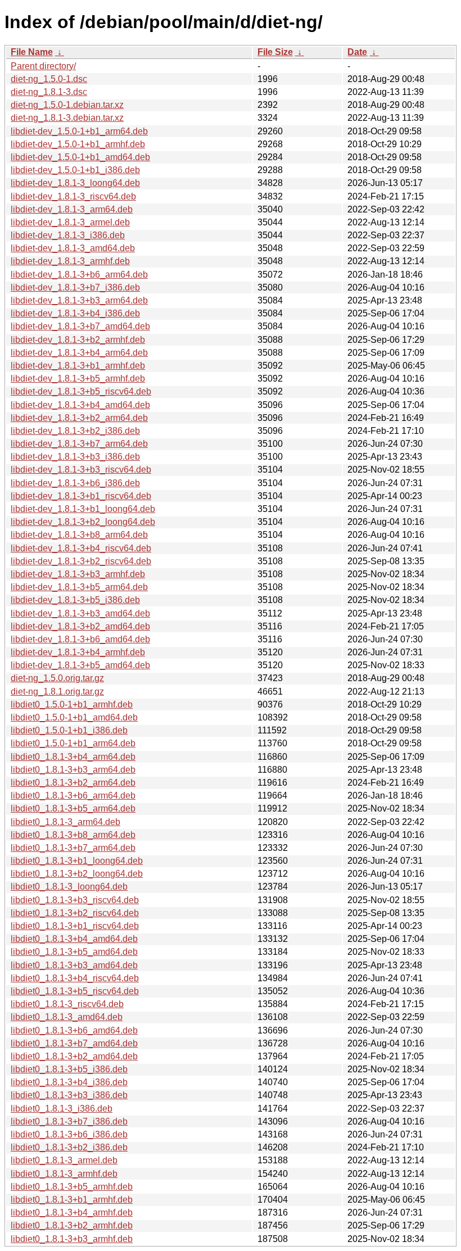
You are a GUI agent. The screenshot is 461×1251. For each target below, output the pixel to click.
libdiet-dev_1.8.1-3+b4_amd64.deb (80, 405)
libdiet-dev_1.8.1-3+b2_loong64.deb (83, 522)
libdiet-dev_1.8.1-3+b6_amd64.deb (80, 639)
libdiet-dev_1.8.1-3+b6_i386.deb (75, 483)
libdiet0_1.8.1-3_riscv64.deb (67, 1004)
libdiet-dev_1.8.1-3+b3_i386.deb (75, 456)
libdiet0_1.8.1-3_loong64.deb (69, 886)
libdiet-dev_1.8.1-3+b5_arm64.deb (79, 587)
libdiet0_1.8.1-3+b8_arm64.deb (73, 835)
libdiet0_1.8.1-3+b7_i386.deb (69, 1121)
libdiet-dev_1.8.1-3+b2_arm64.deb (79, 418)
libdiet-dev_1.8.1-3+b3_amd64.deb (80, 613)
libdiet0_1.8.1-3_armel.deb (64, 1160)
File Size (275, 52)
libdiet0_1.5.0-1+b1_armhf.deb (72, 704)
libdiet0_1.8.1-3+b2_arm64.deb (73, 782)
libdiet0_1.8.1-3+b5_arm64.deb (73, 808)
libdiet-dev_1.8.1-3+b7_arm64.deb (79, 443)
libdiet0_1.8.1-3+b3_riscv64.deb (75, 900)
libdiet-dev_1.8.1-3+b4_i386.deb (75, 313)
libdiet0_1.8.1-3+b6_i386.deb (69, 1134)
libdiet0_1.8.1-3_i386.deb (61, 1108)
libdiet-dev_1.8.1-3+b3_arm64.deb (79, 300)
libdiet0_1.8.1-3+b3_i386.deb (69, 1095)
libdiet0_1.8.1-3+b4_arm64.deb (73, 757)
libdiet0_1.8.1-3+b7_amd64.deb (74, 1043)
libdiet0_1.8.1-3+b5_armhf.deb (72, 1186)
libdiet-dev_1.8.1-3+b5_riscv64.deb (81, 391)
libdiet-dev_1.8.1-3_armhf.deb (70, 261)
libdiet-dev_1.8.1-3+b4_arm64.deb (79, 352)
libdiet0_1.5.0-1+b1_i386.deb (69, 730)
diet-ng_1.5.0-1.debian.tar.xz (67, 105)
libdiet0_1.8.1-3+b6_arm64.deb (73, 795)
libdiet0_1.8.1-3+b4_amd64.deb (74, 939)
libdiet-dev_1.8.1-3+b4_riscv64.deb (81, 548)
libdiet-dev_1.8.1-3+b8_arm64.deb (79, 535)
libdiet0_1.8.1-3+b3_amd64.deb (74, 965)
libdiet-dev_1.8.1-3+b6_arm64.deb (79, 274)
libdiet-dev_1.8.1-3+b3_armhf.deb (78, 574)
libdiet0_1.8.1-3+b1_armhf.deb (72, 1199)
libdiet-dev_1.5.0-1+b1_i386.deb (75, 170)
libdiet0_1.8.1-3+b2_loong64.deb (77, 873)
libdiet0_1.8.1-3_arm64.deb (65, 822)
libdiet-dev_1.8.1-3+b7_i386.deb (75, 287)
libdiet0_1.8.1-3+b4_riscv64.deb (75, 978)
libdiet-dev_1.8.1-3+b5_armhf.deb (78, 378)
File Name (32, 52)
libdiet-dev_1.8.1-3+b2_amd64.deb (80, 626)
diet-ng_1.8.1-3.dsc (49, 92)
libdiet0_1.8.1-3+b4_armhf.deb (72, 1212)
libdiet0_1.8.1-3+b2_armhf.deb (72, 1225)
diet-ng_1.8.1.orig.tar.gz (57, 691)
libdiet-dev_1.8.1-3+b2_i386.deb (75, 431)
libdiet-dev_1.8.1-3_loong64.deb (75, 183)
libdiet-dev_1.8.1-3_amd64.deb (73, 248)
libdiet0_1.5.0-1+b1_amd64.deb (74, 717)
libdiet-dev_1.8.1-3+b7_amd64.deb (80, 326)
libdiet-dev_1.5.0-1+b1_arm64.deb (79, 131)
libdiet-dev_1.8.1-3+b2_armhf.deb (78, 340)
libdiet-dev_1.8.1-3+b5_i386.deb (75, 600)
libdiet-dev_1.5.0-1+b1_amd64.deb (80, 157)
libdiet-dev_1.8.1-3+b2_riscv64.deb (81, 561)
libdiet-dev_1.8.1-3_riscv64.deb (73, 196)
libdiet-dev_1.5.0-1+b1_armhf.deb (78, 144)
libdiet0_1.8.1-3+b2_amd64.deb (74, 1056)
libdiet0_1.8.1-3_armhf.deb (64, 1174)
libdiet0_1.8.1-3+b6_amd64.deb (74, 1030)
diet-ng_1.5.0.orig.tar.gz (57, 678)
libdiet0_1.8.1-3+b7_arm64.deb (73, 848)
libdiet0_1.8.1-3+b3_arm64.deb (73, 769)
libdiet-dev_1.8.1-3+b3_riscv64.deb (81, 469)
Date (357, 52)
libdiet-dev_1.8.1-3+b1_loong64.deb (83, 509)
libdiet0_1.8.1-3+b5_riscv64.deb (75, 991)
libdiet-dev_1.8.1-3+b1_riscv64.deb (81, 496)
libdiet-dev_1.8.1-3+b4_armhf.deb (78, 652)
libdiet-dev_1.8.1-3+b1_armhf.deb (78, 365)
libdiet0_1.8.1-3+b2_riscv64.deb (75, 913)
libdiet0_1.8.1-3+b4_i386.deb (69, 1082)
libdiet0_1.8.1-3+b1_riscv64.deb (75, 926)
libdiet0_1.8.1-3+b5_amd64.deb (74, 952)
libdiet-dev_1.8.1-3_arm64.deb (72, 209)
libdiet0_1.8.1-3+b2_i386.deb (69, 1147)
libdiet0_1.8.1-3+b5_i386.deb (69, 1069)
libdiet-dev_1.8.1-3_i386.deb (68, 235)
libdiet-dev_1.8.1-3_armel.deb (70, 222)
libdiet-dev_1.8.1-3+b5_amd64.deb (80, 665)
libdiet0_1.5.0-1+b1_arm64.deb (73, 743)
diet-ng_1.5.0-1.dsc (49, 79)
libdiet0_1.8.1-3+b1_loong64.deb (77, 860)
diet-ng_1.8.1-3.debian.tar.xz (67, 118)
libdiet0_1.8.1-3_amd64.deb (67, 1017)
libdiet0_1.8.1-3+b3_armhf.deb (72, 1239)
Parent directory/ (43, 66)
